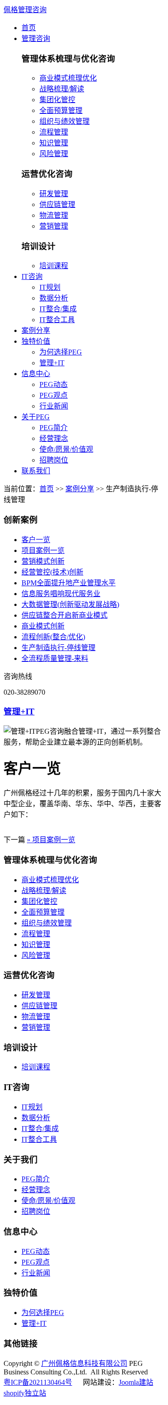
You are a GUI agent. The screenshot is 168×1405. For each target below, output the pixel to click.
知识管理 (53, 143)
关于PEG (36, 417)
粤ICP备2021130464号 (38, 1382)
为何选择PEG (60, 352)
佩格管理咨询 (25, 9)
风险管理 (53, 153)
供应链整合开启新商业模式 (65, 615)
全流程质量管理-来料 (55, 658)
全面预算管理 (60, 110)
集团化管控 (57, 99)
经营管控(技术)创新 (52, 572)
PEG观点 (53, 395)
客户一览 (36, 539)
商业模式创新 (43, 626)
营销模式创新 (43, 561)
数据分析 (53, 298)
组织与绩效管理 (64, 121)
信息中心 (36, 373)
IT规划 (49, 287)
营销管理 (53, 226)
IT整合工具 (57, 319)
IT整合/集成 (58, 309)
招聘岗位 (53, 460)
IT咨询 (32, 276)
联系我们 (36, 471)
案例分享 (36, 330)
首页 (29, 27)
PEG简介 (53, 427)
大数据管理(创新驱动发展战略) (70, 604)
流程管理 (53, 132)
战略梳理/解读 (61, 89)
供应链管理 (57, 204)
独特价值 (36, 341)
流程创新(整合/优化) (53, 637)
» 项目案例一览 (51, 840)
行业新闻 (53, 406)
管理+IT (52, 363)
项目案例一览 (43, 550)
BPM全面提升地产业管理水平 (69, 583)
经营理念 (53, 438)
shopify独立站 (25, 1393)
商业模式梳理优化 (68, 78)
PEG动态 (53, 384)
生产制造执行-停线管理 (58, 647)
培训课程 (53, 265)
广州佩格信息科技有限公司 (84, 1363)
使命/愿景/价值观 (66, 449)
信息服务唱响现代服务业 (61, 593)
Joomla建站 (136, 1382)
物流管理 (53, 215)
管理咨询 (36, 38)
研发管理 (53, 194)
